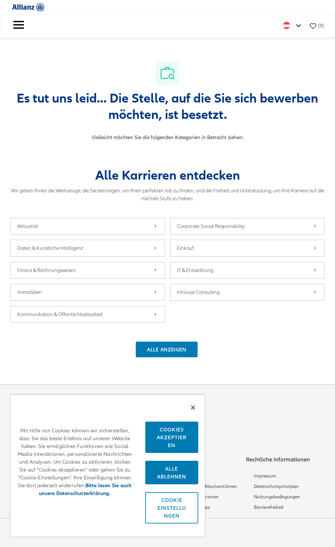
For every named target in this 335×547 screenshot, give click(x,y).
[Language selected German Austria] (293, 26)
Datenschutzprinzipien (276, 486)
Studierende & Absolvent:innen (206, 486)
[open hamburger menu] (18, 26)
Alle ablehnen (171, 472)
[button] (166, 349)
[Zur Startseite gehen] (28, 7)
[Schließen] (193, 407)
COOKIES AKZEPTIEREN (171, 437)
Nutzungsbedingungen (277, 497)
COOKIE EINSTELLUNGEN (171, 508)
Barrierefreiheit (269, 507)
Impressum (265, 476)
